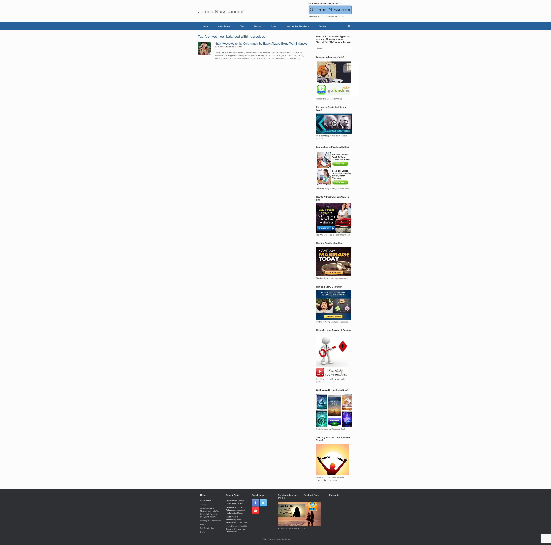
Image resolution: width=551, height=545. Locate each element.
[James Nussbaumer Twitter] (263, 502)
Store (273, 26)
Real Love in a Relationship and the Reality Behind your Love (236, 519)
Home (205, 26)
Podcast (257, 26)
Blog (242, 26)
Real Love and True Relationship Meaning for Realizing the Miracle (236, 510)
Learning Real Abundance (297, 26)
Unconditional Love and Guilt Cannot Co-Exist (235, 502)
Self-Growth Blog (207, 528)
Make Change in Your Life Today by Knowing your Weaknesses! (236, 529)
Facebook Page (311, 495)
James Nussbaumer (233, 46)
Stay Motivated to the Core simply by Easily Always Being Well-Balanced (261, 43)
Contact (322, 26)
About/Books (224, 26)
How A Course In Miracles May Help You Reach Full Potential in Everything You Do (209, 512)
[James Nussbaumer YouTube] (255, 510)
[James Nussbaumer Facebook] (255, 502)
